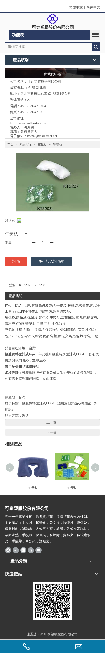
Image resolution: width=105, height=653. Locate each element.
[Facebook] (8, 550)
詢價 (16, 261)
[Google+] (16, 550)
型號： (14, 285)
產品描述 (15, 296)
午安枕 (33, 488)
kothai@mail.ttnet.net (42, 136)
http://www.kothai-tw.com (28, 123)
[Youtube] (38, 550)
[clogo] (53, 21)
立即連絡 (39, 360)
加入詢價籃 (55, 261)
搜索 (96, 47)
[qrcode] (52, 601)
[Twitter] (31, 550)
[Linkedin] (23, 550)
